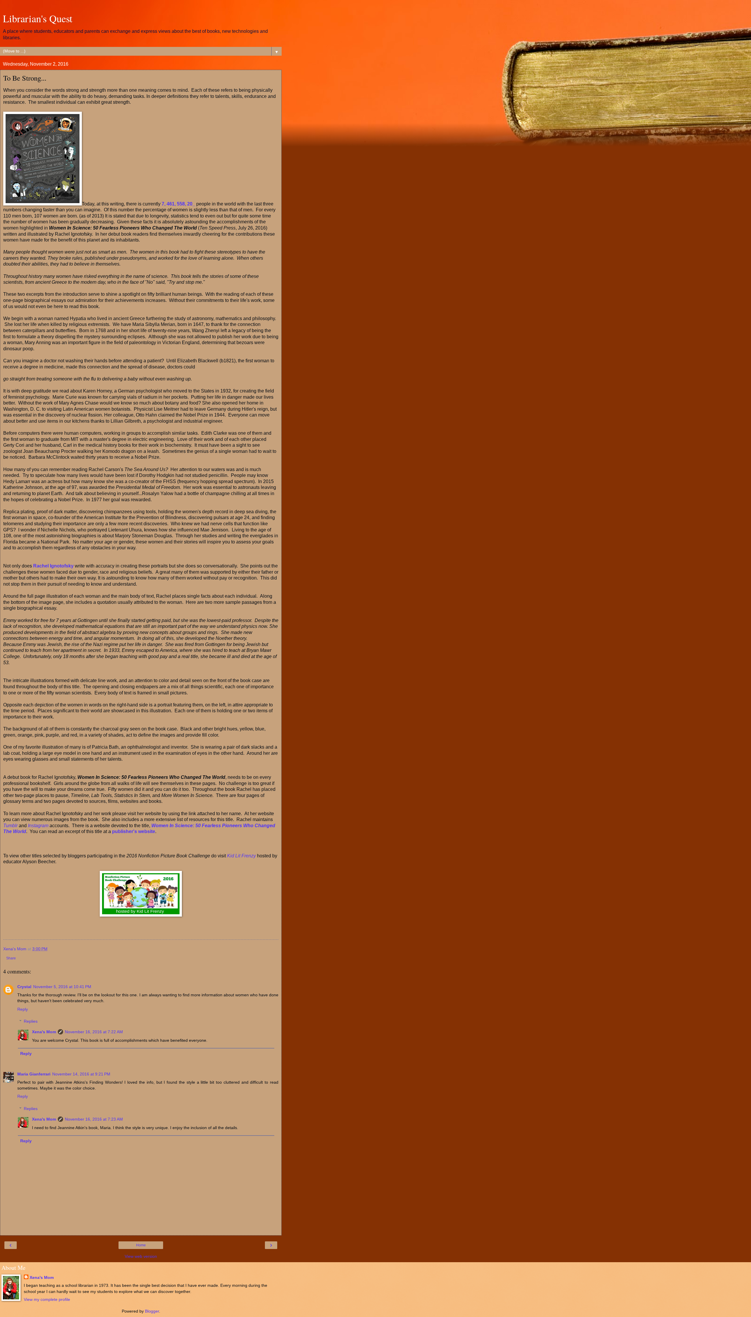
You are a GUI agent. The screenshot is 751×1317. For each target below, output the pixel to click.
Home (141, 1245)
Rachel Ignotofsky (53, 565)
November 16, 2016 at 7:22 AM (94, 1031)
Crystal (24, 986)
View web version (141, 1256)
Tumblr (11, 825)
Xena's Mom (44, 1031)
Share (11, 958)
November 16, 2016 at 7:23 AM (94, 1119)
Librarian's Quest (37, 18)
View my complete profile (47, 1299)
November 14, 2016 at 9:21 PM (81, 1074)
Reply (22, 1009)
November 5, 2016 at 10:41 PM (62, 986)
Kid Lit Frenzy (241, 855)
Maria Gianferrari (33, 1074)
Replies (31, 1021)
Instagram (38, 825)
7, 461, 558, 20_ (178, 203)
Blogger (152, 1311)
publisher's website (133, 831)
